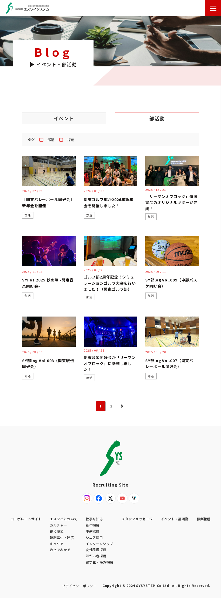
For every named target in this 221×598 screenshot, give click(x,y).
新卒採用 (93, 525)
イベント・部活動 (175, 519)
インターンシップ (99, 544)
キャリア (57, 544)
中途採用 (93, 531)
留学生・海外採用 (99, 562)
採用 (70, 140)
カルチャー (58, 525)
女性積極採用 (96, 550)
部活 (50, 140)
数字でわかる (60, 550)
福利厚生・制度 (62, 537)
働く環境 (57, 531)
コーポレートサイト (26, 519)
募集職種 (204, 519)
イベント (64, 118)
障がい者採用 (96, 556)
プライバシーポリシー (79, 586)
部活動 (157, 118)
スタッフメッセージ (137, 519)
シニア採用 (94, 537)
